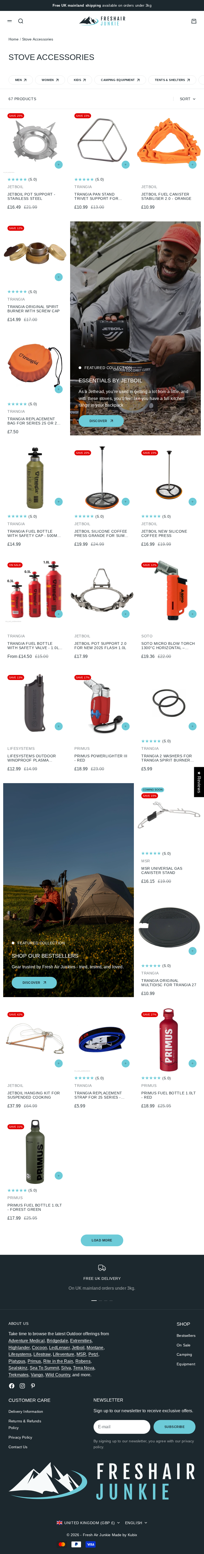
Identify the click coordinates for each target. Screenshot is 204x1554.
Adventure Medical (26, 1340)
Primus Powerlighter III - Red (101, 758)
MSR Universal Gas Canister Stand (161, 870)
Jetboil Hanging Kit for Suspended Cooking (33, 1095)
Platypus (16, 1361)
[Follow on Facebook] (11, 1386)
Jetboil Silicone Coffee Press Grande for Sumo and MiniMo (101, 533)
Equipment (186, 1364)
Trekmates (18, 1375)
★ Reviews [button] (199, 782)
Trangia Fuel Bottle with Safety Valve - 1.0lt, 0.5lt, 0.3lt (34, 645)
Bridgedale (57, 1340)
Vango (37, 1375)
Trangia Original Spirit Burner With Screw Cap (33, 309)
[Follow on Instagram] (22, 1386)
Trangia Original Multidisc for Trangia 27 (168, 982)
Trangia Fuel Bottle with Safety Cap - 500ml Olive (33, 533)
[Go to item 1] (94, 1300)
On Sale (183, 1345)
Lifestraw (41, 1354)
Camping (184, 1354)
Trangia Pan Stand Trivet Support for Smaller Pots (96, 196)
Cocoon (39, 1347)
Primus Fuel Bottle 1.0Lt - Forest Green (34, 1207)
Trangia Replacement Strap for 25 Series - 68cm (98, 1095)
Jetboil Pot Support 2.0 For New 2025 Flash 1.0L (100, 645)
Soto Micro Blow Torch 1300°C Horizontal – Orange (168, 645)
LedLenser (59, 1347)
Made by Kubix (124, 1535)
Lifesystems (19, 1354)
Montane (95, 1347)
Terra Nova (83, 1368)
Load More (102, 1240)
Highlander (19, 1347)
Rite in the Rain (58, 1361)
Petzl (93, 1354)
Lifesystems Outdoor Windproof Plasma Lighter (31, 758)
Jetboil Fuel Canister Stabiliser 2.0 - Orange (166, 196)
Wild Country (57, 1375)
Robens (83, 1361)
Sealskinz (17, 1368)
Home (13, 39)
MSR (81, 1354)
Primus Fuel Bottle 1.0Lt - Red (168, 1095)
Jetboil (78, 1347)
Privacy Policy (20, 1437)
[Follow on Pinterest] (33, 1386)
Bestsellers (186, 1335)
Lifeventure (63, 1354)
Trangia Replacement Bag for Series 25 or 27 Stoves (33, 421)
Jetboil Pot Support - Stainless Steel (31, 196)
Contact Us (18, 1447)
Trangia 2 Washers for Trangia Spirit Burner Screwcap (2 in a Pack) (166, 758)
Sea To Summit (44, 1368)
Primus (34, 1361)
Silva (66, 1368)
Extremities (81, 1340)
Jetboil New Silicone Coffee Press (164, 533)
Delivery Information (25, 1411)
